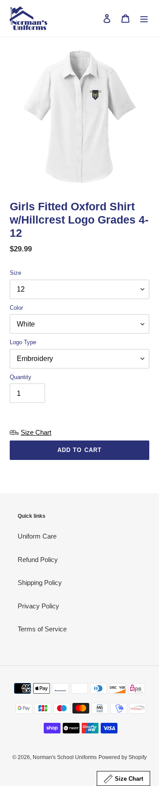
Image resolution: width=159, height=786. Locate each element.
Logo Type (23, 342)
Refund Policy (38, 559)
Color (16, 307)
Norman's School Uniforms (65, 757)
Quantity (20, 377)
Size (15, 273)
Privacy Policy (38, 606)
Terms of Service (42, 629)
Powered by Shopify (122, 757)
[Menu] (144, 18)
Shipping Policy (40, 582)
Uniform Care (37, 536)
